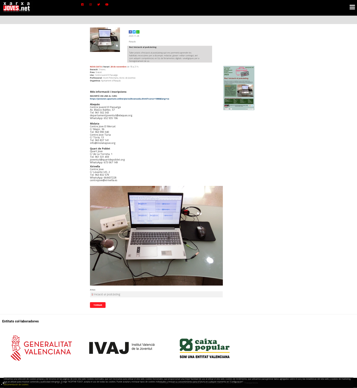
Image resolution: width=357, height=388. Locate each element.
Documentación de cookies (16, 384)
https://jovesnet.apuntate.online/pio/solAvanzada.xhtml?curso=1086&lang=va (129, 98)
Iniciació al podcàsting (107, 294)
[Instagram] (90, 4)
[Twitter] (98, 4)
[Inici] (17, 6)
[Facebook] (82, 4)
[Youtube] (106, 4)
